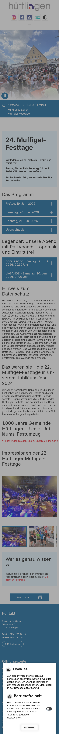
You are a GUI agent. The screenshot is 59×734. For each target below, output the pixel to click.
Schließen (29, 727)
